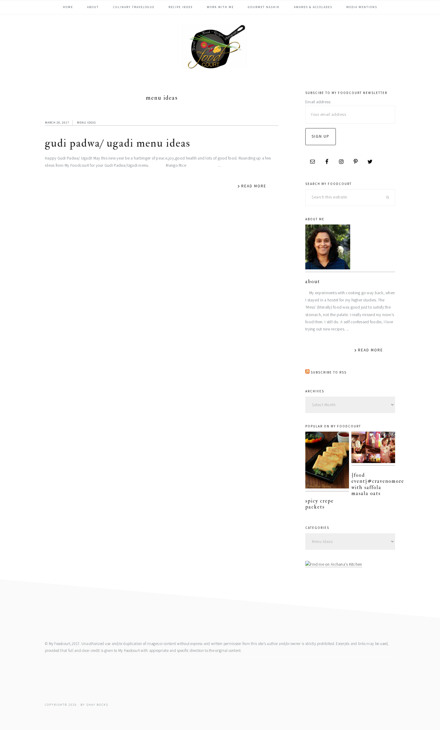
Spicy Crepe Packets (319, 504)
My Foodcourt (220, 46)
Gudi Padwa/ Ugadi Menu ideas (117, 143)
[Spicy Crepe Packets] (327, 461)
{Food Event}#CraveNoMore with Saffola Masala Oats (377, 484)
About (312, 281)
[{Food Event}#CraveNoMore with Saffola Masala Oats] (373, 449)
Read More (253, 186)
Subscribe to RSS (329, 372)
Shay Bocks (97, 705)
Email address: (318, 101)
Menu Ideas (86, 123)
